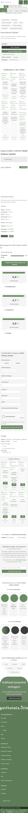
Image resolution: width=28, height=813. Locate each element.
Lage (10, 11)
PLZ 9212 (10, 212)
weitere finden (13, 606)
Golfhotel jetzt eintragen (15, 698)
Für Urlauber (4, 722)
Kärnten (10, 216)
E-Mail (6, 664)
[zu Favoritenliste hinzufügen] (2, 14)
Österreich (6, 219)
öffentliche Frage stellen (14, 571)
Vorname (3, 389)
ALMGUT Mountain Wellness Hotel (5, 83)
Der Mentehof (22, 500)
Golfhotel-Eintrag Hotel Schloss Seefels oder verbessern (5, 642)
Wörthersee (10, 226)
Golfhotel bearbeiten (6, 755)
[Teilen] (22, 811)
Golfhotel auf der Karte (8, 54)
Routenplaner (24, 167)
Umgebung (8, 159)
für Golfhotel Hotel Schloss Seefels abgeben (4, 609)
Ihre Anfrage (4, 382)
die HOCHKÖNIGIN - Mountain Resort (14, 85)
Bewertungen (24, 11)
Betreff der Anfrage (6, 375)
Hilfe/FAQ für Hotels (6, 747)
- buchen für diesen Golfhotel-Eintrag (24, 640)
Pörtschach (7, 214)
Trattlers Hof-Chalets (5, 113)
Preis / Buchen (14, 47)
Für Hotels (3, 718)
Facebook (14, 664)
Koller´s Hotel (23, 469)
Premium (24, 71)
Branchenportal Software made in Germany (10, 808)
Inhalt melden (22, 537)
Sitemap (3, 738)
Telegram (19, 668)
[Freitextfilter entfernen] (21, 2)
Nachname (4, 395)
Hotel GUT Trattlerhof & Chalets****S (22, 124)
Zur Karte (4, 446)
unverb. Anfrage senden (15, 51)
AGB (2, 776)
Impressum (3, 772)
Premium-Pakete (5, 763)
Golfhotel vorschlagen (6, 759)
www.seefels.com (13, 59)
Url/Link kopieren (14, 672)
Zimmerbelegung (5, 367)
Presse (2, 726)
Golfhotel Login (6, 800)
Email (3, 402)
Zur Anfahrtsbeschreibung (8, 448)
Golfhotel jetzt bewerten (15, 263)
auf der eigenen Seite (14, 640)
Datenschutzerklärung (8, 422)
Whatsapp (10, 668)
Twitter (23, 664)
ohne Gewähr (10, 537)
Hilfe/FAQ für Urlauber (6, 751)
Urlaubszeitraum (5, 360)
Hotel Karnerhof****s (14, 501)
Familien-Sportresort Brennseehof (14, 113)
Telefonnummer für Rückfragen (9, 408)
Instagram (3, 793)
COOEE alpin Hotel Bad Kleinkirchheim (22, 83)
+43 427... (8, 57)
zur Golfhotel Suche (1, 6)
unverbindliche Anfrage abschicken (12, 427)
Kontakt (11, 236)
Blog (2, 734)
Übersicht (3, 11)
